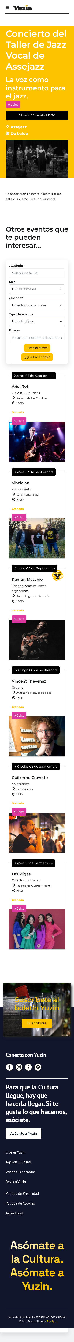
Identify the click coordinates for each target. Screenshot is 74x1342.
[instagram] (19, 1067)
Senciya (51, 1321)
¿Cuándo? (17, 265)
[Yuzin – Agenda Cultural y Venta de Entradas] (22, 6)
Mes (12, 282)
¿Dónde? (16, 298)
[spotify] (38, 1067)
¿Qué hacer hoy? (37, 357)
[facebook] (9, 1067)
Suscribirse (36, 1023)
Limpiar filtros (37, 348)
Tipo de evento (21, 314)
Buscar (14, 330)
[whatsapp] (28, 1067)
